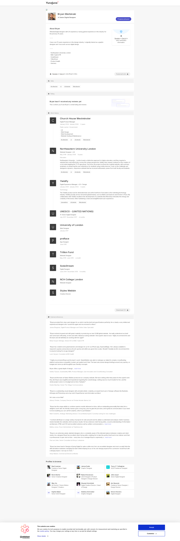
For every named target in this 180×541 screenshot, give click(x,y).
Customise (150, 533)
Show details (41, 536)
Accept (151, 527)
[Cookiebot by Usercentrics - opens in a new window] (25, 537)
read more (77, 368)
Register (117, 38)
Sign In (124, 38)
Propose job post (123, 19)
